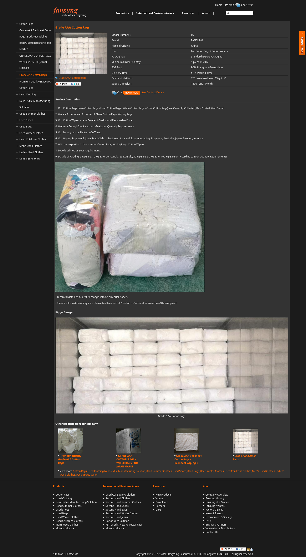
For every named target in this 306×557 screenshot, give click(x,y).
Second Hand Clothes (118, 498)
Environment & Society (218, 517)
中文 (250, 5)
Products (121, 13)
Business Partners (215, 524)
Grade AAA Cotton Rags (33, 75)
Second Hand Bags (116, 509)
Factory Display (214, 509)
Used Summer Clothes (32, 113)
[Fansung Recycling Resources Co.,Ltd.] (70, 15)
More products (64, 528)
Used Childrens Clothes (32, 139)
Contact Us (211, 532)
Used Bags (25, 126)
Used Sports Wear (29, 159)
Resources (188, 13)
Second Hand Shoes (117, 506)
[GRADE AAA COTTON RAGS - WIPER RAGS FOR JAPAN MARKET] (128, 452)
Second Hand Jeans (117, 517)
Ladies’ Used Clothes (31, 152)
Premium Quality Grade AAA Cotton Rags (69, 459)
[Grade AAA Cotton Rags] (245, 452)
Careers (160, 506)
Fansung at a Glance (217, 502)
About (206, 13)
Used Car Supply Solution (120, 494)
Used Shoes (26, 120)
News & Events (214, 513)
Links (158, 509)
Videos (159, 498)
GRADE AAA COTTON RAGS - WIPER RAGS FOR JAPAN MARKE (127, 461)
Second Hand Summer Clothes (123, 502)
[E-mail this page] (248, 549)
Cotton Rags (26, 24)
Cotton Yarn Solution (117, 521)
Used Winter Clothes (31, 133)
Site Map (229, 5)
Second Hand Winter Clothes (122, 513)
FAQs (208, 521)
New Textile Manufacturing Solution (124, 471)
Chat (243, 5)
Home (218, 5)
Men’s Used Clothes (30, 146)
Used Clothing (27, 94)
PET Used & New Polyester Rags (124, 524)
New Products (163, 494)
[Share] (233, 549)
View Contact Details (152, 92)
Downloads (161, 502)
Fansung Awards (215, 506)
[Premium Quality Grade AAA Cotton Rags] (70, 452)
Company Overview (216, 494)
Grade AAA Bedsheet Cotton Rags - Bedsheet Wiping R (188, 459)
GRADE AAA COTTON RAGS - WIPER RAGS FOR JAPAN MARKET (36, 62)
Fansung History (214, 498)
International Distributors (220, 528)
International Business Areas (154, 13)
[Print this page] (251, 549)
